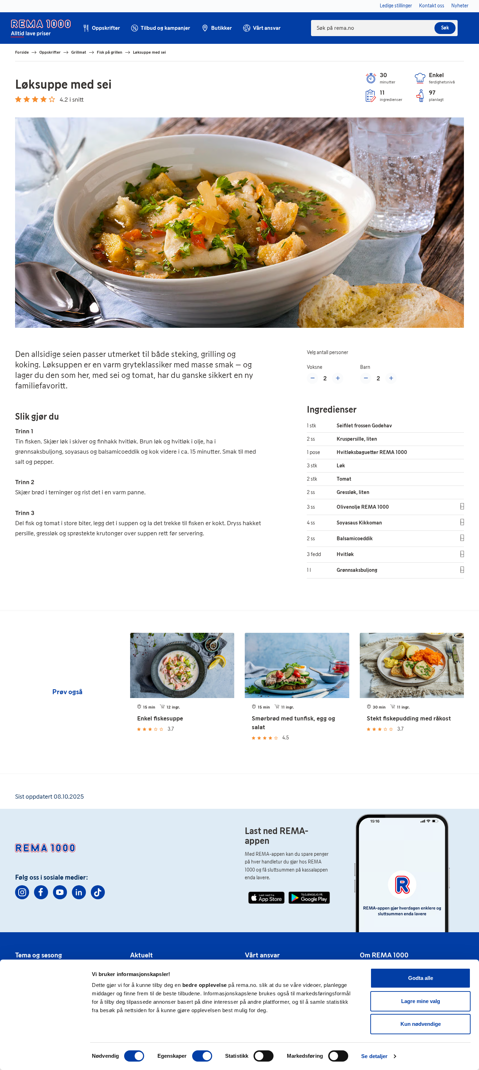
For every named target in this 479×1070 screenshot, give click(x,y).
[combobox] (384, 28)
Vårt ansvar (262, 955)
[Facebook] (41, 892)
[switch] (202, 1056)
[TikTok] (98, 892)
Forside (22, 52)
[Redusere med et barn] (365, 378)
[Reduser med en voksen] (312, 378)
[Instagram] (22, 892)
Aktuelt (141, 955)
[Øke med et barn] (391, 378)
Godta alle (420, 978)
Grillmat (78, 52)
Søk (445, 28)
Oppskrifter (50, 52)
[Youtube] (60, 892)
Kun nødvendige (420, 1024)
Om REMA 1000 (384, 955)
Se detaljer (374, 1056)
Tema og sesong (38, 955)
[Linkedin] (79, 892)
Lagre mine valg (420, 1001)
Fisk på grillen (109, 52)
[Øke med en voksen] (337, 378)
